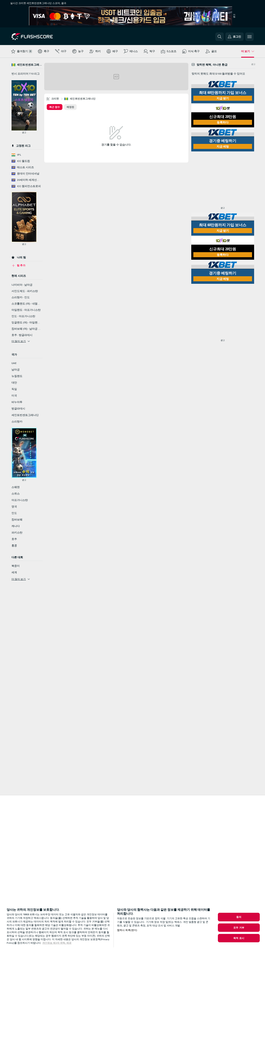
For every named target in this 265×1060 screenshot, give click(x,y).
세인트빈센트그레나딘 (83, 98)
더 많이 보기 (19, 341)
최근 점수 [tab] (54, 107)
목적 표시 (238, 938)
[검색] (219, 36)
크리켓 (55, 98)
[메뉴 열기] (249, 36)
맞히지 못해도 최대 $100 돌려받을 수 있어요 (218, 73)
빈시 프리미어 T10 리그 (26, 73)
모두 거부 (238, 927)
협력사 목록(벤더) (127, 930)
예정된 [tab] (70, 107)
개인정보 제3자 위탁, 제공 (56, 942)
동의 (238, 916)
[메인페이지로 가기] (40, 36)
